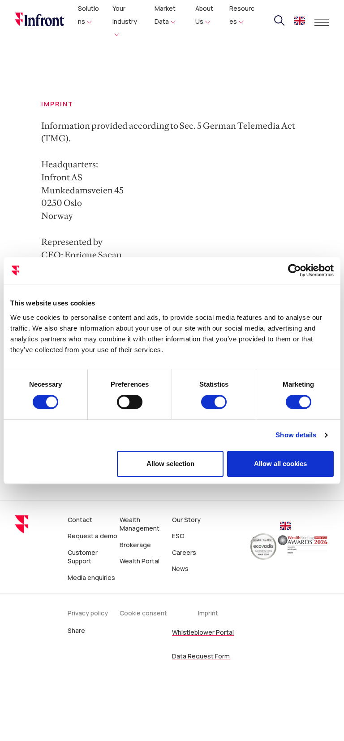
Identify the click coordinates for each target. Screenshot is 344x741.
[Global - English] (300, 22)
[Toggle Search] (279, 20)
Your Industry (124, 15)
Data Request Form (201, 656)
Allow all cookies (280, 463)
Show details (295, 435)
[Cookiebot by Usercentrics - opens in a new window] (294, 270)
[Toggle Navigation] (321, 22)
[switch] (129, 402)
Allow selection (170, 463)
